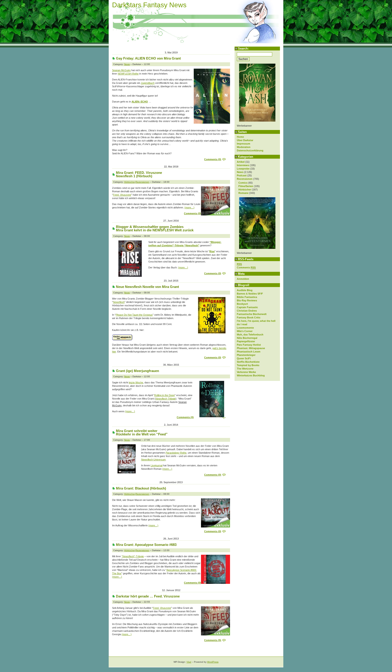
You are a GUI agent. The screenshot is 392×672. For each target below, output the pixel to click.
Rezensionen (244, 178)
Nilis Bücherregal (247, 338)
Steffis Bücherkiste (248, 361)
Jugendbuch (147, 83)
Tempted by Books (248, 365)
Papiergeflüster (246, 341)
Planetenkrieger (246, 355)
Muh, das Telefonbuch (250, 334)
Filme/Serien (245, 186)
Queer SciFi (244, 358)
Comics (242, 182)
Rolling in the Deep (164, 395)
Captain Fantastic (247, 307)
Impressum (243, 143)
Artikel (241, 161)
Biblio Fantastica (247, 297)
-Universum (153, 459)
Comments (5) (212, 640)
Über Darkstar (245, 140)
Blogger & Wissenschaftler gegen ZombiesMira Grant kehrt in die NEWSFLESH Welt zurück (155, 228)
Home (240, 136)
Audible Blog (244, 290)
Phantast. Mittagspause (251, 348)
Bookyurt (242, 303)
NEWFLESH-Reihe (128, 73)
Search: (243, 48)
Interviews (243, 165)
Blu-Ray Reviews (247, 300)
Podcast (242, 175)
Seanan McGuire (121, 70)
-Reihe (176, 452)
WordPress (212, 662)
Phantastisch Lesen (248, 351)
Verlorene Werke (246, 372)
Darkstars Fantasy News (149, 5)
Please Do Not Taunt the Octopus (134, 314)
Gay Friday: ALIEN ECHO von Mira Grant (148, 58)
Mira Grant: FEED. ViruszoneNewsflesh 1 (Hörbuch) (139, 174)
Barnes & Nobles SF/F (250, 293)
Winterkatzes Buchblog (251, 375)
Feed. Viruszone (122, 194)
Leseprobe (243, 168)
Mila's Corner (244, 331)
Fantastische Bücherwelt (252, 314)
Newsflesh (119, 302)
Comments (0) (212, 159)
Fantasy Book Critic (248, 317)
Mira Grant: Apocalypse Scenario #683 (146, 545)
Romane (243, 193)
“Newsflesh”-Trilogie (133, 556)
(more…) (189, 207)
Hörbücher (244, 189)
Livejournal (156, 465)
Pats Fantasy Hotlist (249, 344)
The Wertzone (245, 368)
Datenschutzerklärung (250, 150)
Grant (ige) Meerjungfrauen (137, 371)
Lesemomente (245, 327)
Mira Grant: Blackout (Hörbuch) (141, 488)
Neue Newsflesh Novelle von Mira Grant (147, 287)
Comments (246, 267)
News (240, 172)
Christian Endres (247, 310)
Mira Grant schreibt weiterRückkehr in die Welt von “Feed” (142, 432)
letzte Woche (136, 382)
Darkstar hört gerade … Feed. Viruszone (148, 596)
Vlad (188, 662)
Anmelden (243, 278)
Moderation (243, 147)
